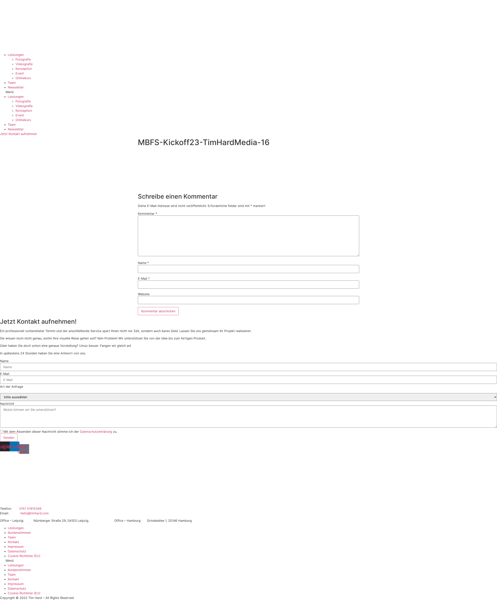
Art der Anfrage (11, 386)
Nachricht (7, 403)
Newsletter (16, 87)
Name (143, 262)
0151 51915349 (30, 508)
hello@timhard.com (34, 513)
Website (143, 294)
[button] (248, 92)
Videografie (24, 64)
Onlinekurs (23, 78)
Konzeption (24, 69)
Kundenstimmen (19, 533)
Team (12, 83)
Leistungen (16, 55)
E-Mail (144, 278)
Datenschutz (17, 551)
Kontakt (13, 542)
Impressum (16, 546)
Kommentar (147, 213)
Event (20, 73)
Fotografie (23, 59)
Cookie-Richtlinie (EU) (24, 556)
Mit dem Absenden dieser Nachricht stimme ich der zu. (60, 431)
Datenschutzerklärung (96, 431)
